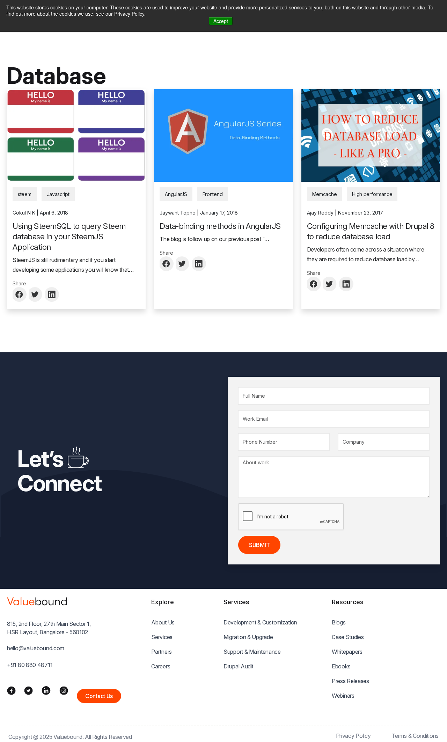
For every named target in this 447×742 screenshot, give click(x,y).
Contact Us (99, 695)
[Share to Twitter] (36, 294)
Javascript (58, 194)
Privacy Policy (353, 735)
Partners (161, 651)
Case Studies (348, 637)
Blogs (339, 622)
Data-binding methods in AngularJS (220, 226)
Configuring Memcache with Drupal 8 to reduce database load (370, 231)
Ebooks (341, 666)
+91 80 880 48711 (29, 664)
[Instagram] (63, 690)
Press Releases (350, 680)
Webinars (343, 695)
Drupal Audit (238, 666)
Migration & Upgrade (248, 637)
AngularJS (176, 194)
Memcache (324, 194)
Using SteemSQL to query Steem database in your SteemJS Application (69, 237)
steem (24, 194)
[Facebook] (11, 690)
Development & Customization (260, 622)
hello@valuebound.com (35, 648)
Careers (160, 666)
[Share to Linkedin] (52, 294)
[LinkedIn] (46, 690)
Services (162, 637)
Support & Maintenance (252, 651)
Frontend (213, 194)
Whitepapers (347, 651)
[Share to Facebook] (20, 294)
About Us (163, 622)
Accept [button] (220, 20)
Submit (259, 544)
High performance (372, 194)
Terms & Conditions (415, 735)
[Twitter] (28, 690)
